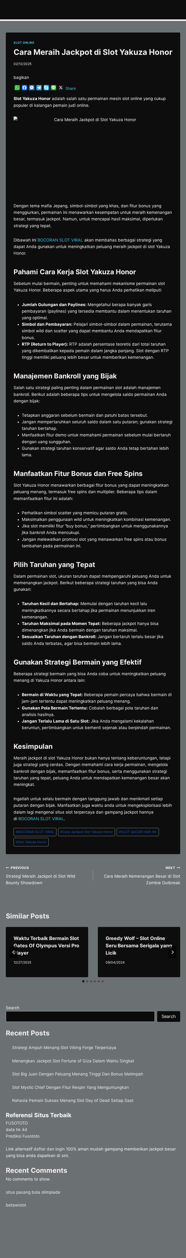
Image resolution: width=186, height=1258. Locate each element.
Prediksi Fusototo (22, 1136)
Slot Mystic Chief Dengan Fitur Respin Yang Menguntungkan (70, 1087)
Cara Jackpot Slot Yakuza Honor (86, 832)
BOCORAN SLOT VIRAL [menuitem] (60, 240)
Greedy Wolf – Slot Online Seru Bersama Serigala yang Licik (139, 945)
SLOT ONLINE (24, 42)
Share (70, 88)
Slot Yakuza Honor (31, 842)
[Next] (172, 952)
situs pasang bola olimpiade (33, 1192)
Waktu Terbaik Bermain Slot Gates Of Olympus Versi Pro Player (46, 945)
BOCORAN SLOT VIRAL (35, 832)
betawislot (16, 1205)
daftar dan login (49, 1149)
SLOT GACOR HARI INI (137, 832)
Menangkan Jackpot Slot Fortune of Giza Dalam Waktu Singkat (73, 1060)
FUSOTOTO (17, 1123)
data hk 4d (16, 1129)
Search (12, 1007)
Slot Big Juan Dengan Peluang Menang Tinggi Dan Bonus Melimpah (77, 1074)
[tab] (83, 981)
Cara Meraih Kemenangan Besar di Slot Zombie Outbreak (142, 875)
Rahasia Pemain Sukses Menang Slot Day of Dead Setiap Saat (72, 1100)
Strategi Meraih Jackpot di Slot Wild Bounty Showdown (40, 875)
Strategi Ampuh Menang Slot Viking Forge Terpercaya (64, 1047)
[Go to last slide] (13, 952)
